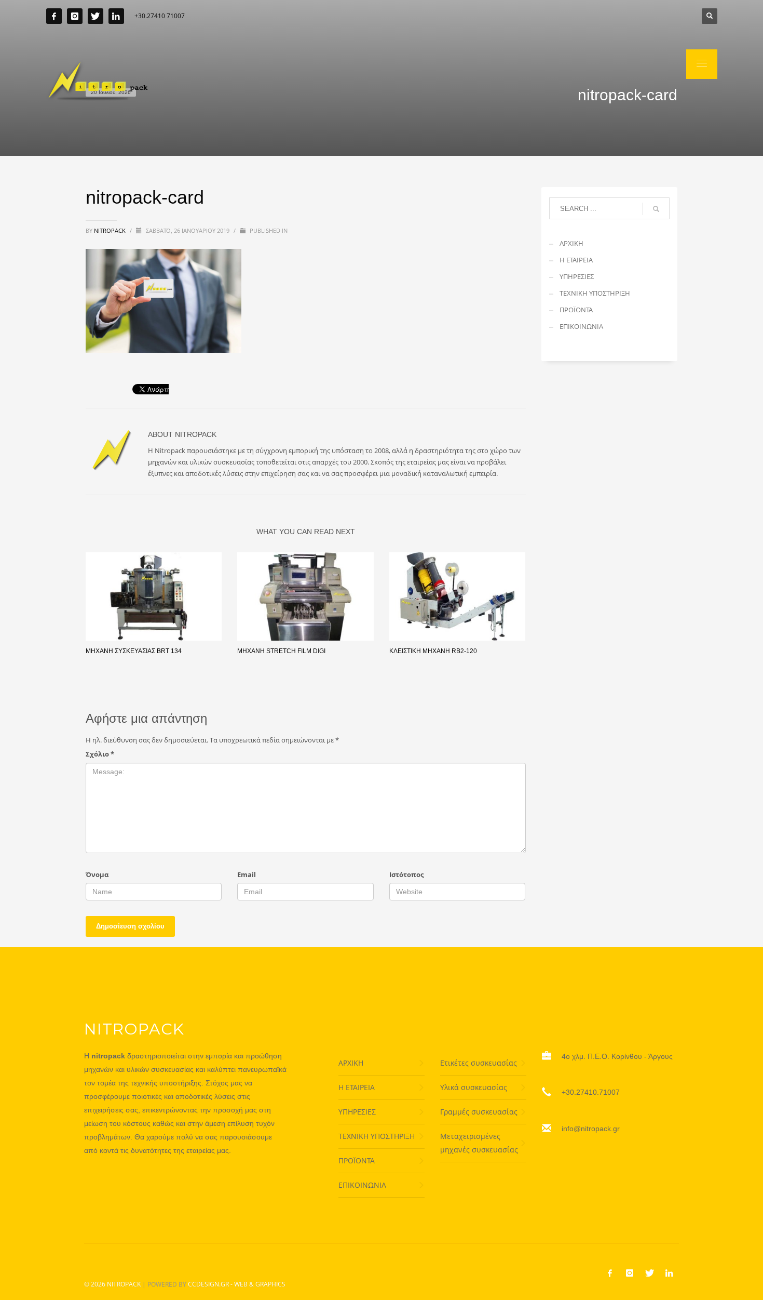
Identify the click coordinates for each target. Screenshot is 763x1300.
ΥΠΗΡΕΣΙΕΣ (577, 276)
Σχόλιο (100, 754)
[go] (656, 209)
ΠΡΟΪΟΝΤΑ (576, 309)
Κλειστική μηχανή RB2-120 (433, 651)
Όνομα (97, 874)
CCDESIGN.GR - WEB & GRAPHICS (236, 1284)
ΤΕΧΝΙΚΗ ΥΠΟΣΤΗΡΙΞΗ (595, 293)
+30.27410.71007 (591, 1092)
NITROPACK (124, 1284)
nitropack (110, 230)
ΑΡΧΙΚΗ (571, 243)
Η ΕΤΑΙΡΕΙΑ (576, 259)
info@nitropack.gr (591, 1128)
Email (246, 874)
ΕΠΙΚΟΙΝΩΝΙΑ (581, 326)
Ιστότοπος (406, 874)
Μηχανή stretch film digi (281, 651)
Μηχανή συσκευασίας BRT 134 (134, 651)
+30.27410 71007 (159, 15)
